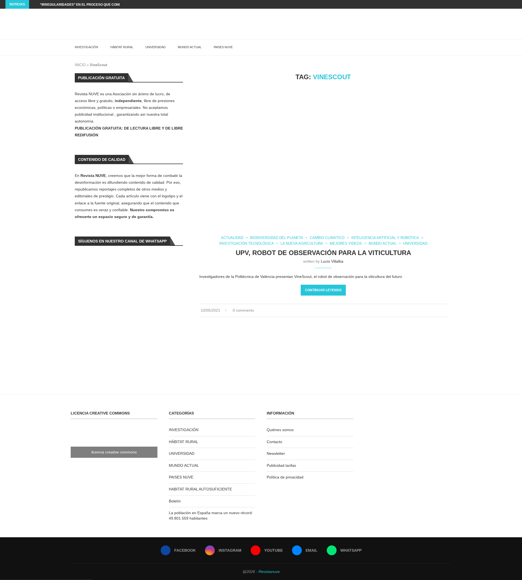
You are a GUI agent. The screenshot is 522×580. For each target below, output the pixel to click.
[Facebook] (501, 4)
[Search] (448, 47)
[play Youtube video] (323, 159)
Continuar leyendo (323, 290)
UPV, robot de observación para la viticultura (323, 252)
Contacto (274, 442)
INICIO (80, 65)
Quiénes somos (280, 430)
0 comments (243, 310)
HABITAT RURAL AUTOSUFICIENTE (200, 489)
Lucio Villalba (332, 261)
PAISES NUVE (223, 47)
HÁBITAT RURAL (121, 47)
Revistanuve (269, 571)
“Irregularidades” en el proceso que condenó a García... (94, 5)
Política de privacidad (285, 477)
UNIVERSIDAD (155, 47)
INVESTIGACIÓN (86, 47)
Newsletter (276, 453)
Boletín (175, 501)
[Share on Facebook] (434, 310)
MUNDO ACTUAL (189, 47)
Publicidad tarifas (281, 465)
